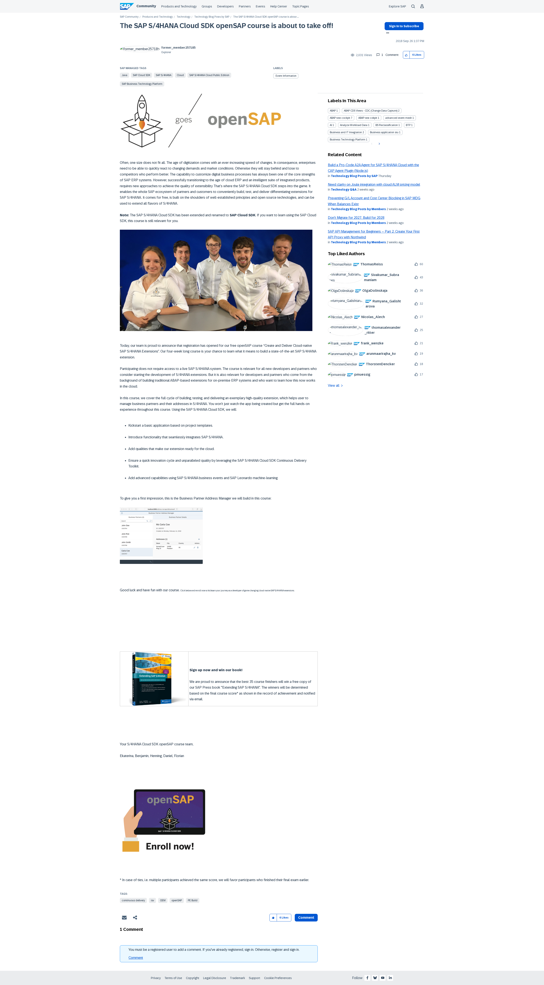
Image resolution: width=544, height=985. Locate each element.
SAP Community (129, 17)
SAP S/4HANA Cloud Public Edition (209, 75)
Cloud (180, 75)
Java (124, 75)
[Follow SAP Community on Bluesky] (375, 977)
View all (333, 385)
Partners (245, 6)
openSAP (176, 900)
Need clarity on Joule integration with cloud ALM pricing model (374, 184)
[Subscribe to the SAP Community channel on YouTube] (382, 977)
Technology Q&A (344, 189)
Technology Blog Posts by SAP (211, 17)
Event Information (286, 75)
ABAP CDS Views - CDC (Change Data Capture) (370, 110)
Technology (183, 17)
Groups (207, 6)
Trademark (237, 978)
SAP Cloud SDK (141, 75)
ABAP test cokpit (367, 117)
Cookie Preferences (278, 978)
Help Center (278, 6)
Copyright (192, 978)
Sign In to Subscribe (404, 26)
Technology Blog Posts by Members (358, 209)
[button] (406, 55)
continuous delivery (133, 900)
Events (260, 6)
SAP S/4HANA (163, 75)
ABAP (333, 110)
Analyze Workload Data (353, 125)
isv (152, 900)
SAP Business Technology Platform (142, 83)
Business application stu (384, 132)
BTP (408, 125)
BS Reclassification (386, 125)
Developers (225, 6)
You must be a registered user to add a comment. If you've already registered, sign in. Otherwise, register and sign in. (214, 949)
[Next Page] (379, 144)
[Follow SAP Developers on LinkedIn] (390, 977)
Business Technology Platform (347, 139)
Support (254, 978)
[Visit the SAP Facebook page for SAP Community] (367, 977)
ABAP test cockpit (340, 117)
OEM (163, 900)
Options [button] (387, 33)
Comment (136, 958)
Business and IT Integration (346, 132)
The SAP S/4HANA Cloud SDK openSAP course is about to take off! (226, 26)
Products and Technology (179, 6)
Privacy (156, 978)
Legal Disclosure (214, 978)
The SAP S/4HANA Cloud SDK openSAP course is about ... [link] (266, 17)
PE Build (192, 900)
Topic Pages (300, 6)
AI (331, 125)
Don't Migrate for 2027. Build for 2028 (356, 217)
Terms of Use (173, 978)
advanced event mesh (398, 117)
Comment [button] (306, 917)
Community (146, 6)
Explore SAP (397, 6)
